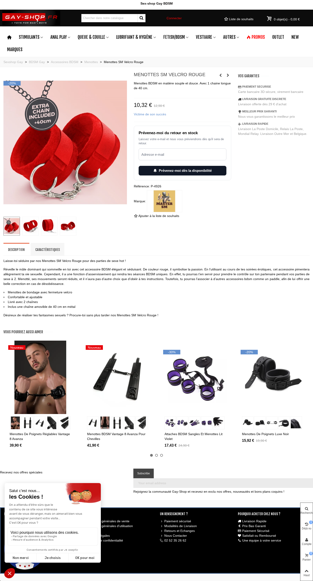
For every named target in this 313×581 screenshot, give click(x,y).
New (295, 37)
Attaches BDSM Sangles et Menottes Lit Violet (193, 436)
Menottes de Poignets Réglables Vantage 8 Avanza (40, 436)
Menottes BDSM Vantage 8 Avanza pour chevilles (116, 436)
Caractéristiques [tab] (47, 250)
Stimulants (29, 37)
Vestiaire (204, 37)
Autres (229, 37)
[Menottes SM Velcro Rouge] (65, 210)
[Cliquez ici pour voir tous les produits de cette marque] (164, 201)
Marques (14, 49)
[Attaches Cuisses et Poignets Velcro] (220, 75)
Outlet (278, 37)
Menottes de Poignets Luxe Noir (265, 434)
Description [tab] (16, 250)
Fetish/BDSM (174, 37)
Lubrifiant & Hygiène (134, 37)
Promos (258, 37)
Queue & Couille (91, 37)
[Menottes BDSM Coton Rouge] (227, 75)
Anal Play (58, 37)
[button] (151, 455)
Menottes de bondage (24, 292)
